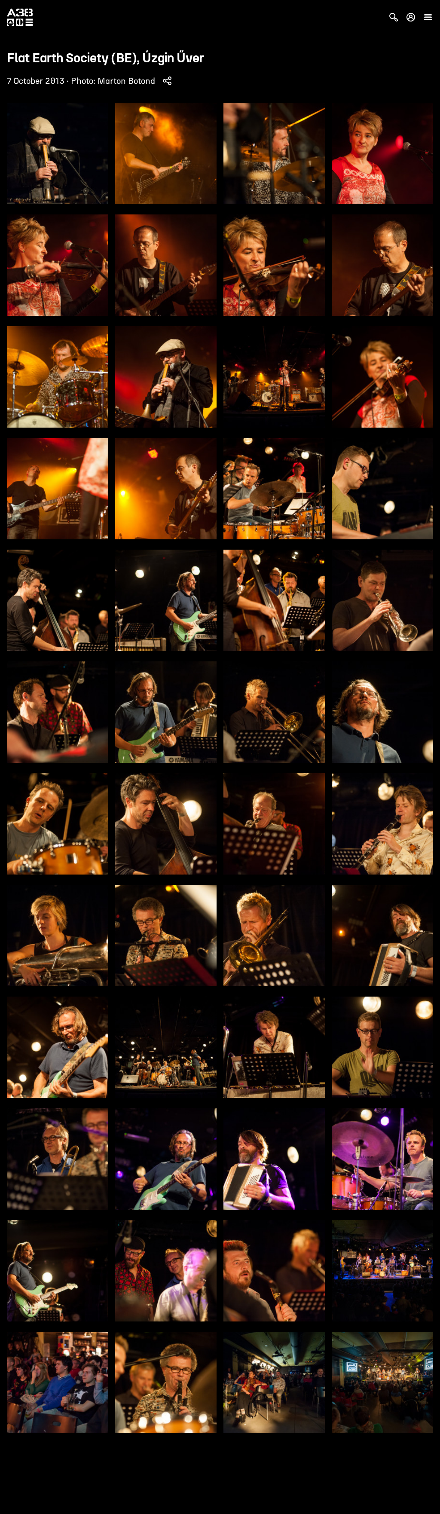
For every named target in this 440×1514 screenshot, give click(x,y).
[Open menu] (428, 17)
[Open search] (393, 17)
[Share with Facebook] (167, 81)
